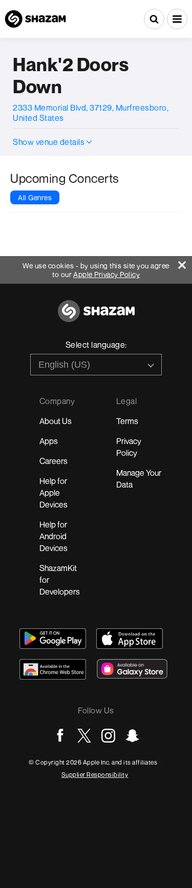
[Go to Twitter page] (84, 736)
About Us (55, 421)
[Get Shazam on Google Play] (52, 638)
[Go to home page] (96, 317)
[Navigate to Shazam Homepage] (35, 19)
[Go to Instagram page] (108, 736)
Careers (53, 461)
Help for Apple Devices (53, 493)
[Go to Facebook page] (60, 736)
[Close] (185, 262)
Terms (127, 421)
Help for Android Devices (53, 536)
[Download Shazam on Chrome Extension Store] (52, 669)
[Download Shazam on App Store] (129, 638)
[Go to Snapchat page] (132, 736)
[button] (177, 19)
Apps (48, 441)
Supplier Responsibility (95, 774)
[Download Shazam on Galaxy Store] (132, 669)
